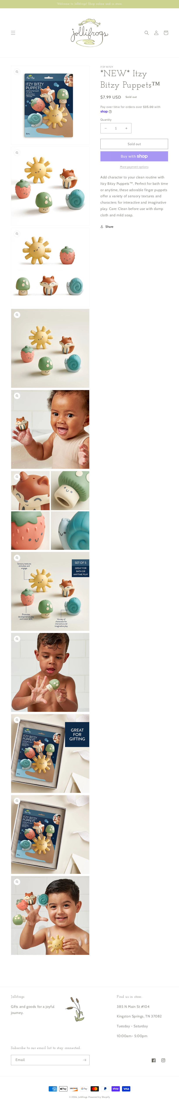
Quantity (106, 119)
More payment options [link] (134, 166)
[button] (13, 33)
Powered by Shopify (99, 1097)
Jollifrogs (83, 1097)
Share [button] (109, 227)
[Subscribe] (84, 1060)
